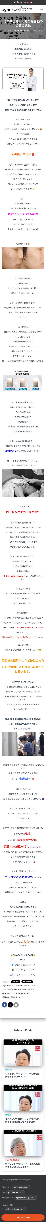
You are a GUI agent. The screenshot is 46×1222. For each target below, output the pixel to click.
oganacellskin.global (24, 1197)
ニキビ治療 (6, 989)
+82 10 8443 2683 (20, 1187)
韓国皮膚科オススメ (9, 993)
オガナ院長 (8, 1160)
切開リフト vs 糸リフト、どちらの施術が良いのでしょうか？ (22, 1165)
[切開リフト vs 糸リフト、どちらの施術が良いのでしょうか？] (23, 1142)
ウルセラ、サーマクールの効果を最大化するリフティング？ (22, 1075)
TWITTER (15, 3)
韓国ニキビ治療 (28, 989)
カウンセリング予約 (23, 1217)
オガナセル (11, 985)
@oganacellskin (28, 964)
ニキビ (32, 985)
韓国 (19, 989)
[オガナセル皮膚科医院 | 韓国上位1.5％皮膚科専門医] (18, 9)
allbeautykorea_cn (14, 1209)
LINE (21, 2)
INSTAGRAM (18, 3)
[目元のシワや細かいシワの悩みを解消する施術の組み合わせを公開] (23, 1097)
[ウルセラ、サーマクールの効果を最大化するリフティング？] (23, 1052)
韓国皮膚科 (16, 982)
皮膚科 (14, 989)
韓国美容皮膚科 (27, 982)
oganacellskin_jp (29, 974)
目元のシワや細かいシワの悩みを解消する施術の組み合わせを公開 (22, 1120)
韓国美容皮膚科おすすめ (11, 997)
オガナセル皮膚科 (22, 985)
